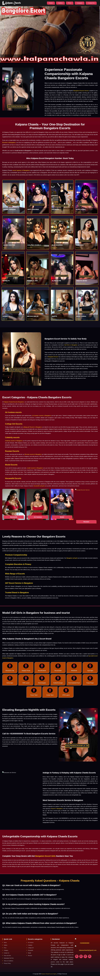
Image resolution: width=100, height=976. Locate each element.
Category (79, 3)
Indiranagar (10, 683)
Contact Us (91, 3)
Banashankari (42, 670)
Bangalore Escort (53, 356)
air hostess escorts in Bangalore (41, 415)
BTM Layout (66, 695)
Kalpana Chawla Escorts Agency (49, 973)
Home (51, 3)
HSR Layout (25, 683)
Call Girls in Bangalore (71, 345)
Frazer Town (34, 695)
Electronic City (10, 670)
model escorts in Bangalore (35, 468)
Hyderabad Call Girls (9, 958)
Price (69, 3)
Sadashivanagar (58, 683)
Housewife (30, 950)
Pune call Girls (7, 955)
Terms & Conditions (8, 960)
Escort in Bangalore (57, 808)
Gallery (60, 3)
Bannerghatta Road (74, 683)
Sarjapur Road (26, 670)
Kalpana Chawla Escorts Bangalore (14, 402)
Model (29, 953)
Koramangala (42, 683)
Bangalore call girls (72, 558)
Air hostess (31, 942)
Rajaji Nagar (90, 683)
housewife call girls (39, 486)
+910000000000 (84, 943)
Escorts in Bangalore (9, 142)
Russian (30, 955)
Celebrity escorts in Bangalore (14, 440)
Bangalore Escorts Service (81, 90)
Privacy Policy (7, 963)
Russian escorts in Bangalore (33, 454)
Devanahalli (58, 670)
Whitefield (74, 670)
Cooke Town (50, 695)
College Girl (31, 947)
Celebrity (30, 945)
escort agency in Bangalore (21, 170)
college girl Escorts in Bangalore (32, 427)
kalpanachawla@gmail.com (87, 950)
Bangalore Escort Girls (45, 856)
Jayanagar (90, 670)
